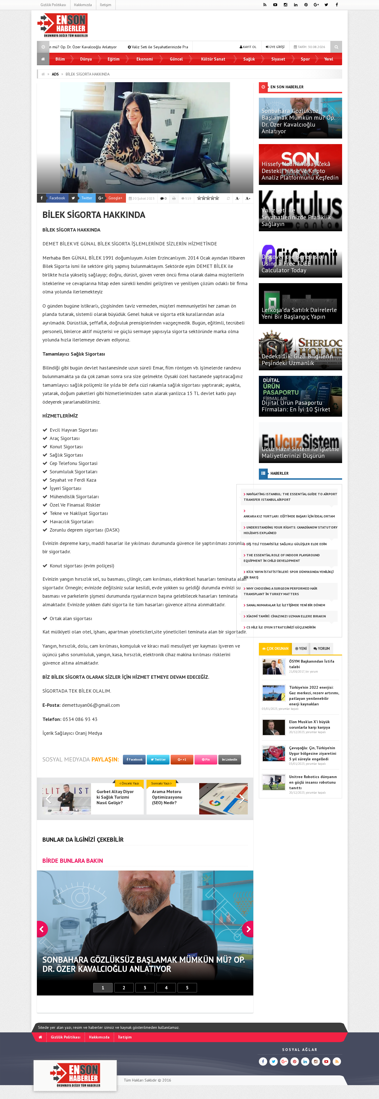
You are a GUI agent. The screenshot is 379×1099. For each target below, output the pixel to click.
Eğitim (114, 59)
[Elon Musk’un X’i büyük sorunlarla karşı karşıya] (274, 734)
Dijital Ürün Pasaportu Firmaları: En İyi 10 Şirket (296, 406)
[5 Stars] (217, 198)
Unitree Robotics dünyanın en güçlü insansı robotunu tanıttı (313, 782)
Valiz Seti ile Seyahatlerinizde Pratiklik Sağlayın (101, 46)
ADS (55, 74)
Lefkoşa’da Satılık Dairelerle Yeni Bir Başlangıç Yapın (299, 313)
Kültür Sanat (213, 59)
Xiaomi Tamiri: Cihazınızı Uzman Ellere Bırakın (286, 616)
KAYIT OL (249, 47)
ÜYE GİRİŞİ (276, 47)
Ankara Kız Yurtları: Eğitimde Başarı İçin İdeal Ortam (289, 516)
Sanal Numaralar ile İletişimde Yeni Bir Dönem (285, 605)
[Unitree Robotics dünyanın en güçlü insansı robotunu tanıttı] (274, 789)
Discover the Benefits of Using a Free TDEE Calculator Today (293, 263)
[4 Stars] (212, 198)
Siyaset (278, 59)
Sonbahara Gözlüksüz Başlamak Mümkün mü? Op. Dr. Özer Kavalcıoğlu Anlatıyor (298, 121)
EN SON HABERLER (287, 86)
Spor (305, 59)
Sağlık (249, 59)
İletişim (105, 4)
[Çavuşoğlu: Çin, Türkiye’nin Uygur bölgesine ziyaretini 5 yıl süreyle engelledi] (274, 760)
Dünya (86, 59)
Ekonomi (145, 59)
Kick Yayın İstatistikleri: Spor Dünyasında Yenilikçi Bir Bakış (288, 574)
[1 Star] (199, 198)
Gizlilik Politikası (53, 4)
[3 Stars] (208, 198)
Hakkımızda (83, 4)
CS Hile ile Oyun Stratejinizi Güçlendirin (280, 627)
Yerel (328, 59)
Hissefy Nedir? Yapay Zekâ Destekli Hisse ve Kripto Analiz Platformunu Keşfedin (300, 170)
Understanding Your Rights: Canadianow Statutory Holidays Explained (290, 530)
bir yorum (311, 671)
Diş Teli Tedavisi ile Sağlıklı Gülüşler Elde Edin (286, 544)
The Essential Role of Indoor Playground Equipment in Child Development (282, 558)
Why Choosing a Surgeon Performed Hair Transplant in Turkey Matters (280, 591)
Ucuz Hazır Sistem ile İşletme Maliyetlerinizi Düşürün (300, 452)
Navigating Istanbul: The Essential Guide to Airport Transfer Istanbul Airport (290, 497)
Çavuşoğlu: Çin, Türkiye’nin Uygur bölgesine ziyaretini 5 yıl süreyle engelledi (312, 753)
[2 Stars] (203, 198)
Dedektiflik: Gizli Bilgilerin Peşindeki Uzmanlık (297, 359)
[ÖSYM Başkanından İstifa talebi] (274, 674)
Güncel (176, 59)
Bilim (60, 59)
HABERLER (280, 473)
